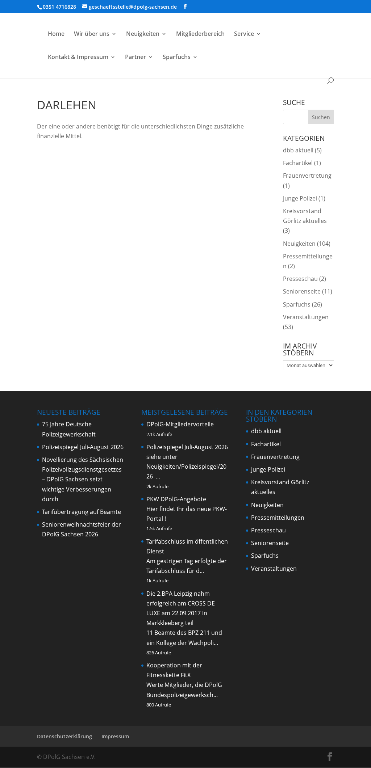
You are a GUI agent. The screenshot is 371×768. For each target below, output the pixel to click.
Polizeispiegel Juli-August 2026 (83, 447)
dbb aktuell (298, 150)
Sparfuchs (177, 57)
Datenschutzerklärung (64, 736)
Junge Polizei (300, 198)
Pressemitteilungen (277, 518)
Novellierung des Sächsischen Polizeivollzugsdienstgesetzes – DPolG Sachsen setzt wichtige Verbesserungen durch (82, 479)
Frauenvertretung (307, 176)
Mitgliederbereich (200, 34)
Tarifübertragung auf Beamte (81, 512)
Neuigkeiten (142, 34)
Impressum (115, 736)
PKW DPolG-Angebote (176, 499)
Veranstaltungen (306, 317)
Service (244, 34)
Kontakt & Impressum (78, 57)
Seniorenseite (302, 291)
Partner (135, 57)
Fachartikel (298, 163)
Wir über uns (91, 34)
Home (56, 34)
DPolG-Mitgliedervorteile (180, 424)
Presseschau (300, 279)
